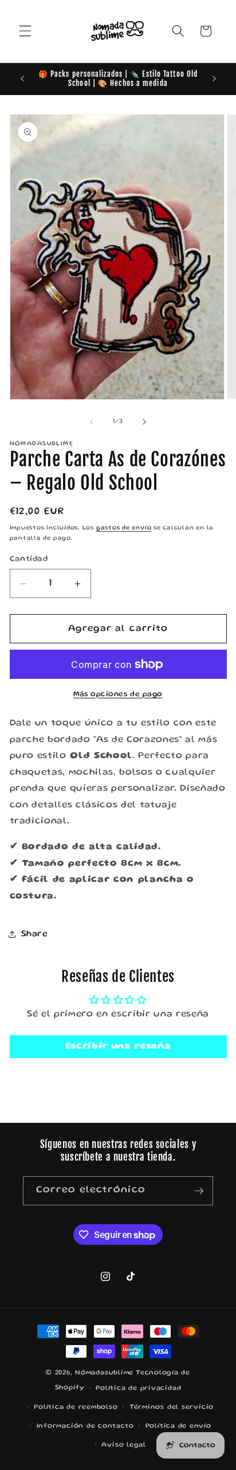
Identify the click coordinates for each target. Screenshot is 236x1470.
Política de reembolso (75, 1407)
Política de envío (178, 1426)
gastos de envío (124, 528)
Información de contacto (85, 1426)
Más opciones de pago (118, 694)
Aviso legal (123, 1445)
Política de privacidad (138, 1388)
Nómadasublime (104, 1373)
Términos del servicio (171, 1407)
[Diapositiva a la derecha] (144, 421)
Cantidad (29, 559)
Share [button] (34, 934)
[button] (25, 31)
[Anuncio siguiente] (214, 78)
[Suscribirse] (199, 1191)
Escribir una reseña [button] (118, 1047)
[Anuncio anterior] (22, 78)
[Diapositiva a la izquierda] (91, 421)
